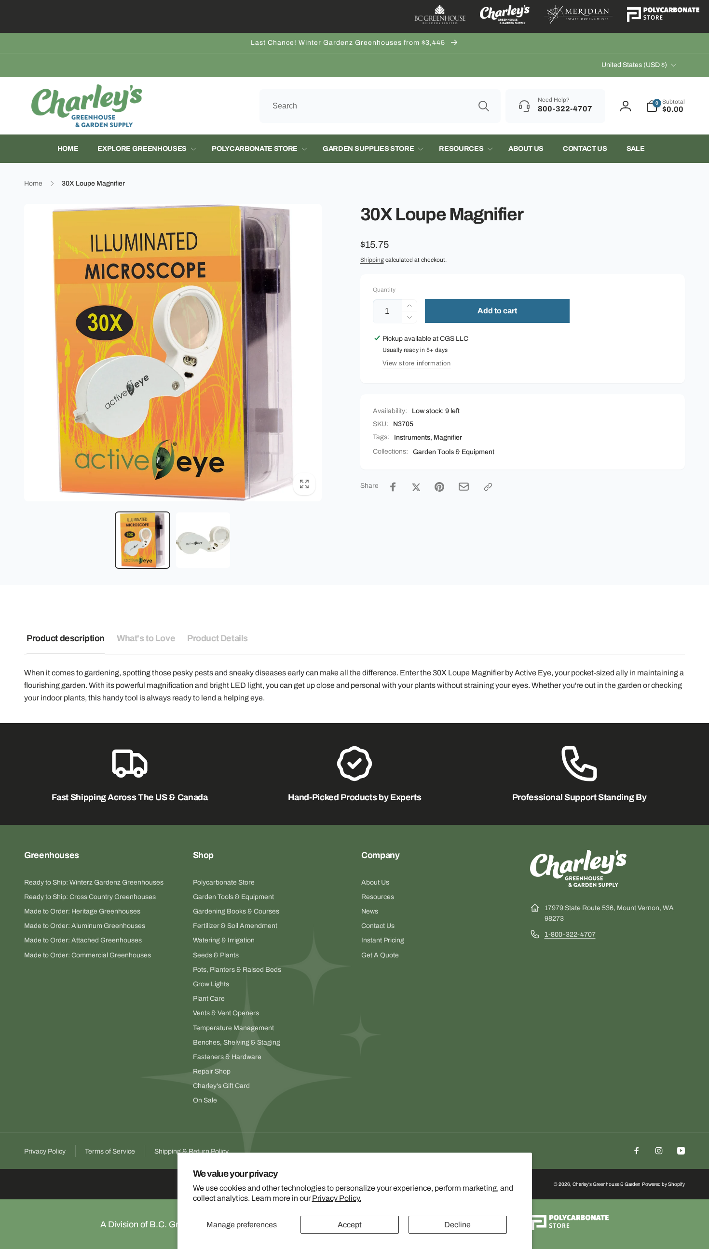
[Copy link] (488, 487)
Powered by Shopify (663, 1184)
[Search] (483, 106)
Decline (457, 1225)
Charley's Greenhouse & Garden (607, 1184)
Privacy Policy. (336, 1198)
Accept (350, 1225)
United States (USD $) (634, 64)
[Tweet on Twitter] (416, 487)
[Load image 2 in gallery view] (203, 540)
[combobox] (380, 106)
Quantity (384, 290)
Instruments (412, 437)
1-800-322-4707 (570, 934)
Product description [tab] (66, 638)
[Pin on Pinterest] (439, 487)
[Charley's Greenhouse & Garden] (578, 884)
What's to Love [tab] (146, 638)
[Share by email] (464, 487)
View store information (416, 363)
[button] (665, 106)
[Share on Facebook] (393, 487)
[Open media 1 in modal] (173, 352)
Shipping (372, 259)
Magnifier (448, 437)
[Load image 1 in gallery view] (142, 540)
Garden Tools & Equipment (453, 452)
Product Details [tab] (217, 638)
